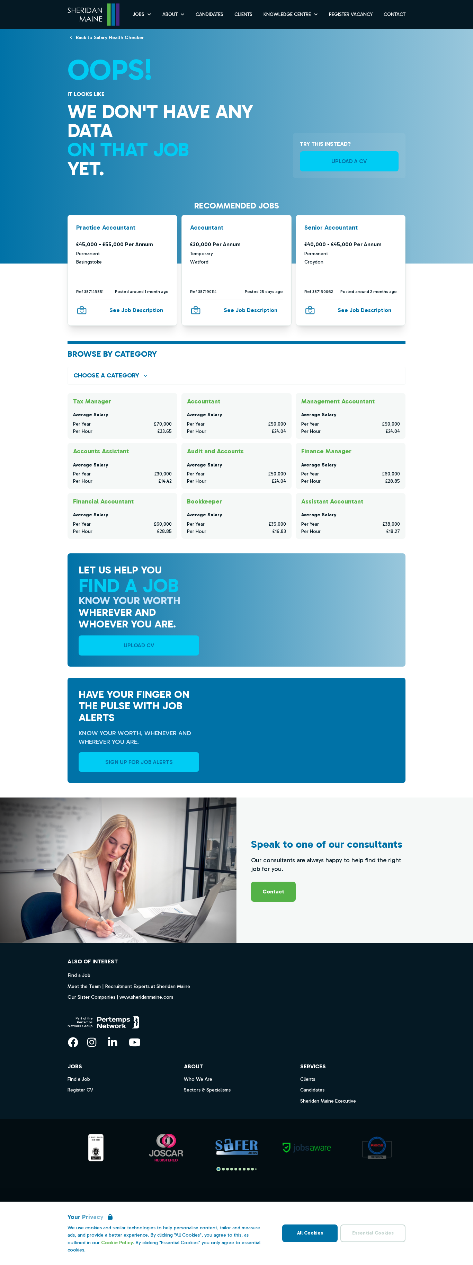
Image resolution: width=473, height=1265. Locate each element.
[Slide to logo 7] (248, 1169)
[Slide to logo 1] (223, 1169)
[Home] (93, 15)
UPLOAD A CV (349, 161)
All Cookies (310, 1233)
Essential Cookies (373, 1233)
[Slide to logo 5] (240, 1169)
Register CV (80, 1090)
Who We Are (198, 1079)
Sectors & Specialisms (207, 1090)
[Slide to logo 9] (256, 1169)
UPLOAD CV (139, 645)
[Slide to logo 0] (218, 1169)
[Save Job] (81, 310)
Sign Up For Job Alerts (139, 762)
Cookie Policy (117, 1243)
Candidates (209, 14)
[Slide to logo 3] (231, 1169)
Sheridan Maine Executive (328, 1101)
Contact (394, 14)
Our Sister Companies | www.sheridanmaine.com (120, 997)
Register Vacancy (351, 14)
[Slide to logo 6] (244, 1169)
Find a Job (79, 975)
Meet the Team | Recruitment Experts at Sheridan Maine (129, 986)
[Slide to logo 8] (252, 1169)
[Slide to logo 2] (227, 1169)
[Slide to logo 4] (235, 1169)
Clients (243, 14)
